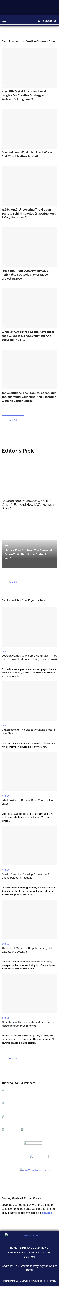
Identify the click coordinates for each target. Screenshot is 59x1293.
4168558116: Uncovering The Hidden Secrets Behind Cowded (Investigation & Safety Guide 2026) (29, 213)
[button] (4, 20)
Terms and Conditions (33, 1248)
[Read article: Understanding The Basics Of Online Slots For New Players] (29, 701)
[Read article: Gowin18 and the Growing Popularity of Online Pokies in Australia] (29, 845)
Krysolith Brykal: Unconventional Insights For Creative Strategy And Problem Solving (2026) (24, 95)
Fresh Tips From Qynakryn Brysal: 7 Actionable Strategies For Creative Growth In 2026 (25, 274)
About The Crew (40, 1252)
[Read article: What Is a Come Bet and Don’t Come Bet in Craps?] (29, 771)
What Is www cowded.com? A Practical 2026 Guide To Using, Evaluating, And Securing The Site (28, 335)
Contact (29, 1257)
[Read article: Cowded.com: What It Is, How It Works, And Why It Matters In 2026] (29, 129)
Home (13, 1248)
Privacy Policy (18, 1252)
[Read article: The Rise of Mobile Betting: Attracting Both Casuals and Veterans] (29, 919)
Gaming (6, 652)
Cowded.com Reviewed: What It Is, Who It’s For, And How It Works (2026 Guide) (28, 504)
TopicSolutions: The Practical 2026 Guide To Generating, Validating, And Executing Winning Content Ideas (29, 396)
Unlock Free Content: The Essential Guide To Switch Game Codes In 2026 (28, 554)
